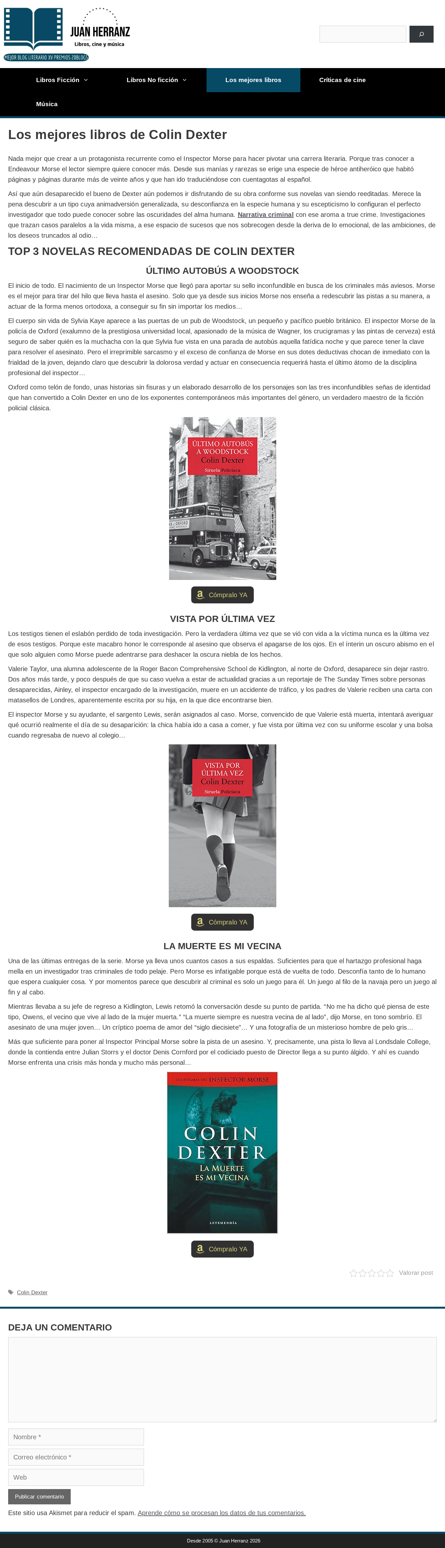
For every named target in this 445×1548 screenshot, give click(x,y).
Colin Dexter (32, 1292)
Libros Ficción (57, 80)
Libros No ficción (152, 80)
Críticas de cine (342, 80)
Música (47, 104)
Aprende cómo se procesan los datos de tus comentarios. (222, 1512)
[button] (222, 594)
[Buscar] (421, 34)
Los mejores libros (253, 80)
